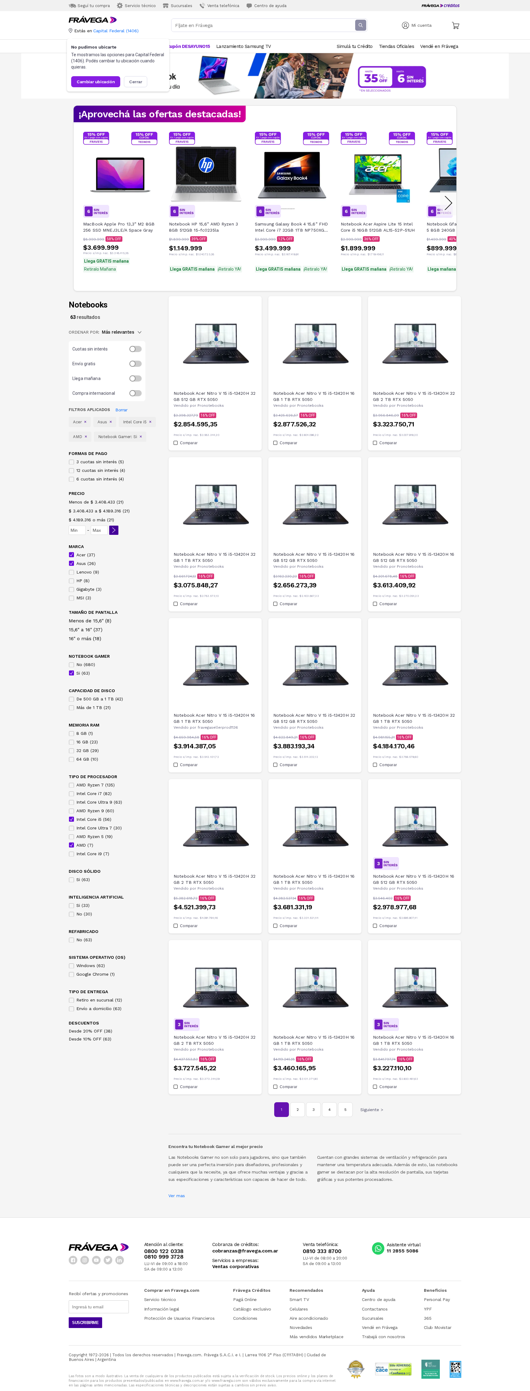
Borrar (121, 409)
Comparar (189, 443)
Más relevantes (118, 332)
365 (427, 1318)
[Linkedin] (119, 1260)
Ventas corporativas (235, 1266)
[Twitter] (108, 1260)
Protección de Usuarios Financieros (179, 1318)
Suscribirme (85, 1322)
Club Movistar (437, 1327)
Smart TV (299, 1299)
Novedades (301, 1327)
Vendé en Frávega (380, 1327)
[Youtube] (96, 1260)
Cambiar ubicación (96, 81)
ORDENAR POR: (84, 332)
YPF (428, 1309)
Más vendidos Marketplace (316, 1336)
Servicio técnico (160, 1299)
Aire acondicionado (309, 1318)
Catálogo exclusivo (252, 1309)
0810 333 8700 (322, 1251)
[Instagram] (84, 1260)
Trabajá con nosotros (383, 1336)
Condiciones (245, 1318)
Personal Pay (437, 1299)
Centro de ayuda (378, 1299)
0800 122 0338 (163, 1251)
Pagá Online (245, 1299)
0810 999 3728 (163, 1257)
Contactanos (375, 1309)
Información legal (161, 1309)
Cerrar (135, 81)
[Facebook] (73, 1260)
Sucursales (372, 1318)
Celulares (299, 1309)
